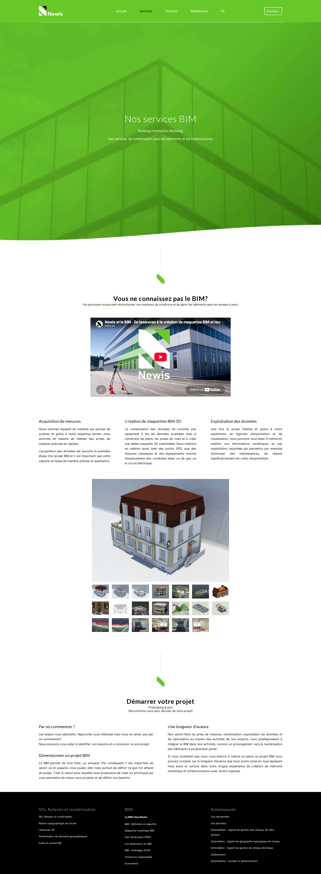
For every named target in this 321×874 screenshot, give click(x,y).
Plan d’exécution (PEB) (138, 837)
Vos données (218, 823)
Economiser (131, 863)
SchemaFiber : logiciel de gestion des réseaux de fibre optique (242, 832)
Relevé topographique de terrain (58, 823)
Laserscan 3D (46, 829)
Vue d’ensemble (220, 816)
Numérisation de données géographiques (63, 836)
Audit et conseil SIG (50, 843)
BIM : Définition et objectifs (140, 824)
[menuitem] (121, 11)
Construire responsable (138, 856)
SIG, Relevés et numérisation (55, 816)
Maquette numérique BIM (139, 830)
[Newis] (51, 11)
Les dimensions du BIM (138, 843)
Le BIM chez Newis (136, 817)
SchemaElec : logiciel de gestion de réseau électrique (242, 847)
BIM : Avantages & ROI (137, 850)
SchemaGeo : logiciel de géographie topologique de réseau (245, 841)
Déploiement (218, 854)
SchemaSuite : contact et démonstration (234, 861)
